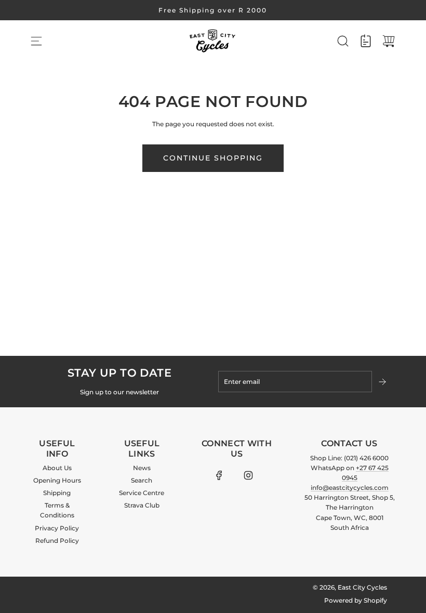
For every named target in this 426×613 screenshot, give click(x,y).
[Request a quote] (365, 41)
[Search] (342, 41)
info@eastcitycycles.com (350, 487)
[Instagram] (248, 475)
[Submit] (383, 381)
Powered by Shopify (355, 600)
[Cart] (388, 41)
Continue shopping (213, 158)
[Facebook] (219, 475)
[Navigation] (36, 41)
